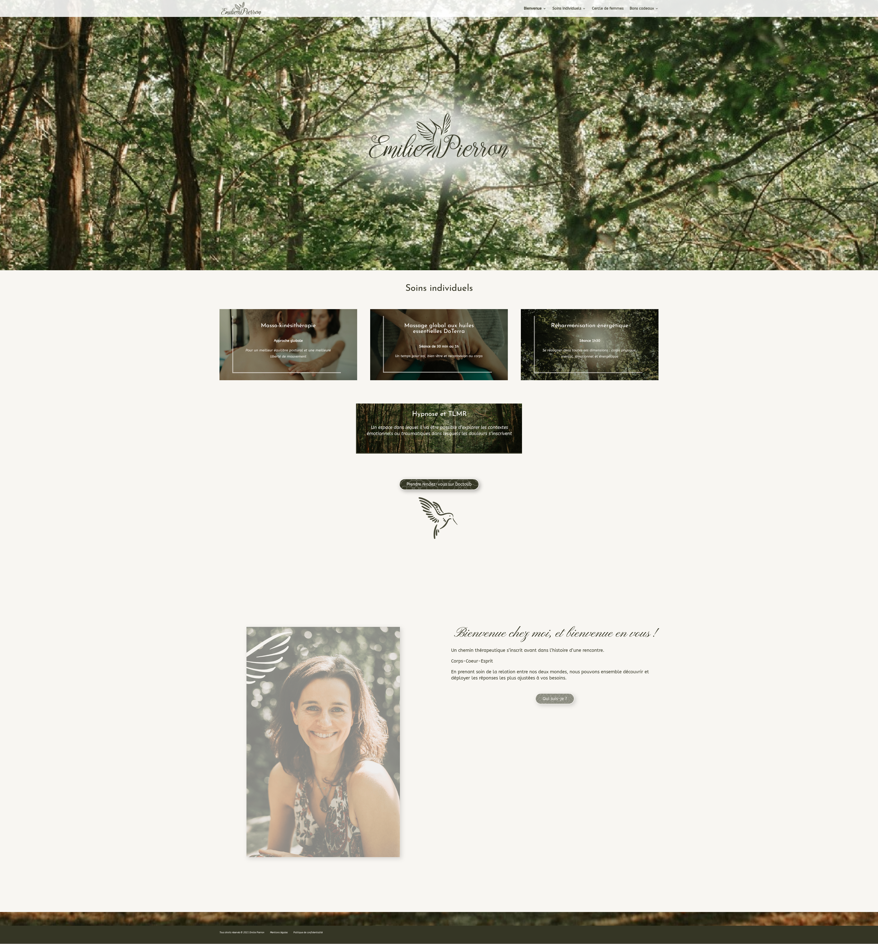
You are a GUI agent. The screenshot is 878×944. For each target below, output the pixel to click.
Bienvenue (533, 9)
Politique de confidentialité (308, 932)
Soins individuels (566, 9)
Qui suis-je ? (555, 698)
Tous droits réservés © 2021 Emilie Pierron (242, 932)
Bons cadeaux (642, 9)
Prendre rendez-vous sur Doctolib (439, 484)
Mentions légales (279, 932)
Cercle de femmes (608, 9)
